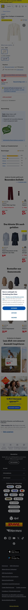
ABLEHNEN (14, 317)
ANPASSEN (14, 313)
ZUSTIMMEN (14, 308)
